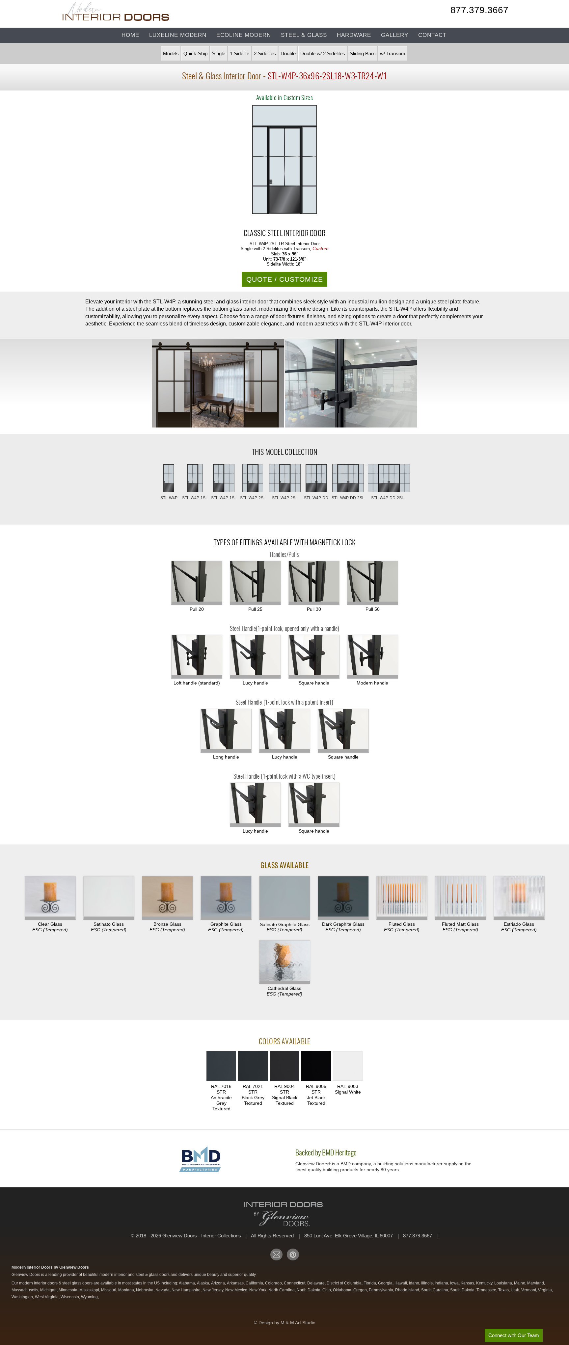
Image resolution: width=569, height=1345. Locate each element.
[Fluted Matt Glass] (460, 898)
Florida (370, 1283)
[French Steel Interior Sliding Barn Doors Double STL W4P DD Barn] (218, 383)
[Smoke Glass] (167, 898)
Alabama (187, 1283)
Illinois (427, 1283)
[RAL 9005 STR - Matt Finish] (316, 1066)
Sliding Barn (362, 53)
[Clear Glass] (50, 898)
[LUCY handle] (255, 657)
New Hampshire (187, 1290)
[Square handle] (313, 657)
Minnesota (68, 1290)
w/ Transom (392, 53)
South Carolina (435, 1290)
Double (288, 53)
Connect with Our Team (513, 1335)
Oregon (360, 1290)
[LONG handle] (226, 731)
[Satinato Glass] (108, 898)
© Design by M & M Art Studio (284, 1322)
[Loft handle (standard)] (196, 657)
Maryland (536, 1283)
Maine (520, 1283)
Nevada (163, 1290)
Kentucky (484, 1283)
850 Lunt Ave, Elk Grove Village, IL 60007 (349, 1235)
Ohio (327, 1290)
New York (258, 1290)
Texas (504, 1290)
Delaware (316, 1283)
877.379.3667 (479, 11)
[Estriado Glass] (519, 898)
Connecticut (295, 1283)
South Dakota (462, 1290)
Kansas (468, 1283)
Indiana (442, 1283)
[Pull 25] (255, 583)
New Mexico (236, 1290)
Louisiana (503, 1283)
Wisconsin (70, 1297)
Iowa (455, 1283)
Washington (23, 1297)
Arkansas (236, 1283)
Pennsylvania (381, 1290)
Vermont (529, 1290)
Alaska (203, 1283)
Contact (432, 35)
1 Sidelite (239, 53)
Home (130, 35)
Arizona (218, 1283)
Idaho (414, 1283)
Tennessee (486, 1290)
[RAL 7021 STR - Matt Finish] (253, 1066)
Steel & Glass (304, 35)
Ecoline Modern (243, 35)
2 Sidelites (265, 53)
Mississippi (89, 1290)
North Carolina (282, 1290)
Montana (126, 1290)
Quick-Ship (195, 53)
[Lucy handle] (284, 731)
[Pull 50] (372, 583)
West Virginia (47, 1297)
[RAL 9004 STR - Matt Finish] (284, 1066)
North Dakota (309, 1290)
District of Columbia (345, 1283)
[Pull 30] (313, 583)
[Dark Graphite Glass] (343, 898)
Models (171, 53)
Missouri (109, 1290)
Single (218, 53)
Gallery (394, 35)
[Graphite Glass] (226, 898)
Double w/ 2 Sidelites (322, 53)
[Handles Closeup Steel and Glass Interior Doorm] (351, 383)
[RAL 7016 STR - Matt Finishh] (221, 1066)
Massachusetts (25, 1290)
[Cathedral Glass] (284, 962)
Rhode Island (407, 1290)
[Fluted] (401, 898)
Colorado (274, 1283)
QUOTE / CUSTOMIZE (284, 279)
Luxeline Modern (177, 35)
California (255, 1283)
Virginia (545, 1290)
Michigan (49, 1290)
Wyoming (90, 1297)
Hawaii (401, 1283)
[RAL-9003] (348, 1066)
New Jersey (213, 1290)
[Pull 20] (196, 583)
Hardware (354, 35)
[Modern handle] (372, 657)
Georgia (385, 1283)
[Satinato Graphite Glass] (284, 898)
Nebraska (145, 1290)
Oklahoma (342, 1290)
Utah (515, 1290)
